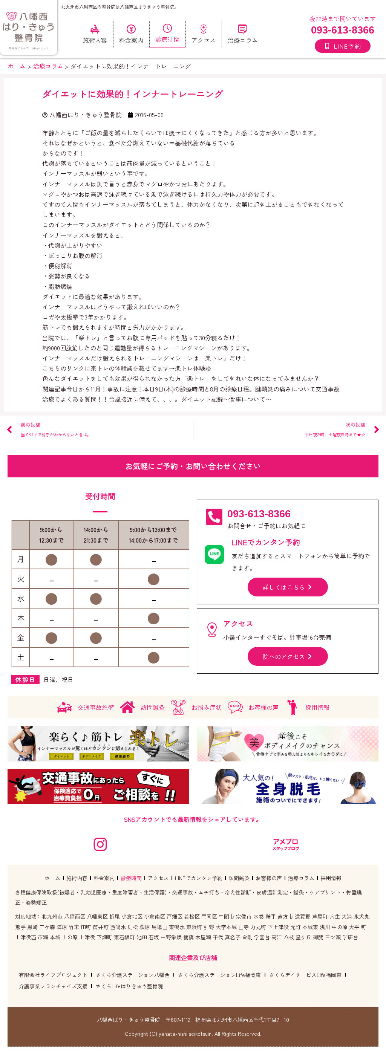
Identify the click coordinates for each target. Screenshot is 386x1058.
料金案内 (104, 878)
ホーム (52, 878)
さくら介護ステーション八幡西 (133, 974)
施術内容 (76, 878)
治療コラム (301, 878)
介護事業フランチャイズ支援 (53, 986)
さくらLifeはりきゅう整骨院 (129, 986)
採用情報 (331, 878)
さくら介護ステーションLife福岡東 (219, 974)
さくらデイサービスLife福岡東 (305, 974)
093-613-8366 (342, 30)
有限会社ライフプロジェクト (53, 974)
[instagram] (100, 844)
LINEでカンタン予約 (198, 878)
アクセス (158, 878)
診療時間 (131, 878)
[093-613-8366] (214, 517)
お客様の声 (269, 878)
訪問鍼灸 (239, 878)
